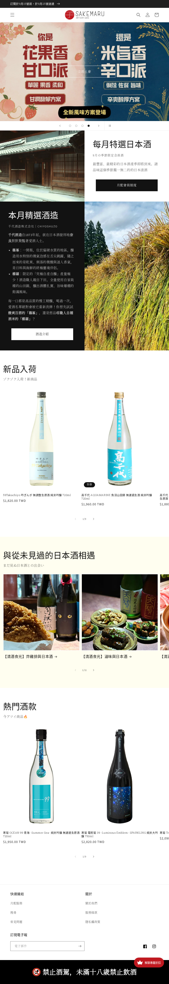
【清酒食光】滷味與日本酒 (104, 656)
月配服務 (16, 903)
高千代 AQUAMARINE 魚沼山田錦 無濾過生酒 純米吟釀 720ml (116, 496)
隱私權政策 (92, 922)
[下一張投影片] (98, 125)
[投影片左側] (75, 518)
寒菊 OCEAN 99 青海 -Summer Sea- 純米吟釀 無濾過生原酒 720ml (41, 834)
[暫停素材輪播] (109, 125)
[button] (12, 14)
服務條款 (91, 912)
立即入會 (84, 72)
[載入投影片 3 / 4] (82, 126)
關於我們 (91, 903)
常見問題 (16, 922)
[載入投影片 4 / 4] (89, 126)
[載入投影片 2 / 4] (76, 126)
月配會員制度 (127, 185)
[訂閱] (79, 946)
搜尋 (13, 912)
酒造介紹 (42, 334)
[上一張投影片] (60, 125)
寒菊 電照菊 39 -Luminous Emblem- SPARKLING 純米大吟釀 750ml (119, 834)
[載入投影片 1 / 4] (70, 126)
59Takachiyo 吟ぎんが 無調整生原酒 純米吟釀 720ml (37, 495)
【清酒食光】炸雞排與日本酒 (28, 656)
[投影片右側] (93, 518)
